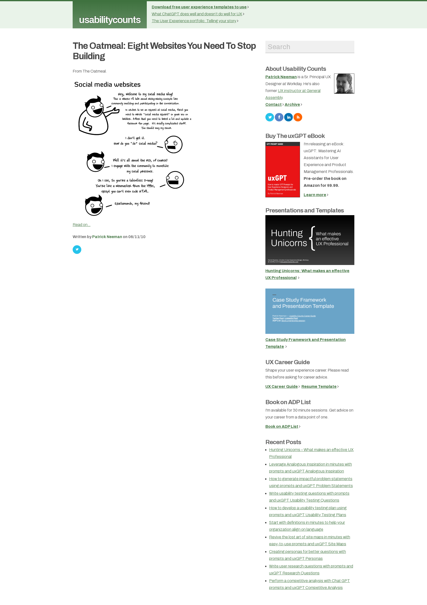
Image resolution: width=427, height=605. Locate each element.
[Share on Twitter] (77, 249)
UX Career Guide (287, 362)
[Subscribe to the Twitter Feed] (269, 117)
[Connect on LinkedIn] (288, 117)
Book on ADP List (288, 402)
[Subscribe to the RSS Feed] (298, 117)
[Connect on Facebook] (279, 117)
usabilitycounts (110, 20)
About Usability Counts (295, 69)
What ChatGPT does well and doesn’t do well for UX (197, 14)
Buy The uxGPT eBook (295, 136)
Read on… (81, 225)
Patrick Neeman (107, 237)
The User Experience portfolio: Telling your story (194, 21)
